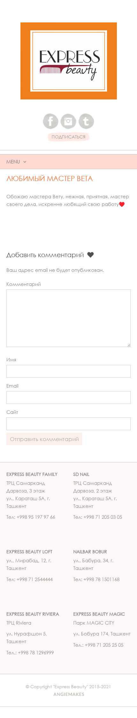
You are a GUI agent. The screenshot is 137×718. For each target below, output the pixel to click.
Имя (11, 359)
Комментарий (23, 284)
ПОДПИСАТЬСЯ (68, 137)
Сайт (12, 412)
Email (12, 386)
